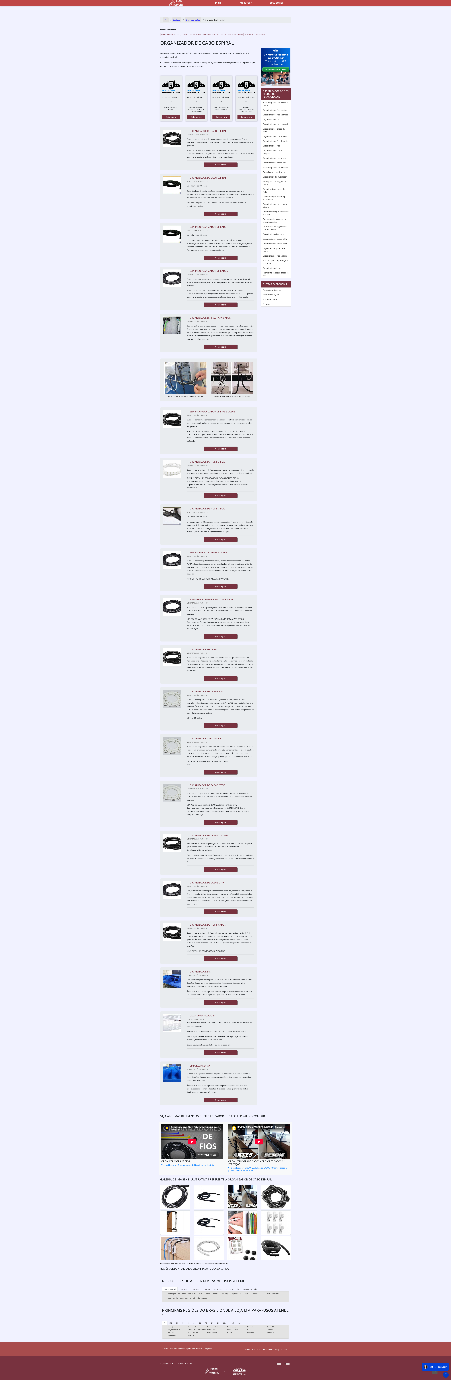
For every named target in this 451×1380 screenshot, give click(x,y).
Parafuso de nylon (271, 294)
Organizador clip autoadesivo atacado (276, 213)
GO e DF (225, 1323)
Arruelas (266, 304)
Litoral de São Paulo (250, 1289)
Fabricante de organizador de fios (276, 274)
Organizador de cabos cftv (274, 162)
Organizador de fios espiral (275, 136)
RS (200, 1323)
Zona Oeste (196, 1289)
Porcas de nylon (270, 299)
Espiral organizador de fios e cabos (275, 104)
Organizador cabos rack (273, 234)
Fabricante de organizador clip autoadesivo (274, 220)
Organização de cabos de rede (255, 34)
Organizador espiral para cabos (274, 249)
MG (170, 1323)
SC (194, 1323)
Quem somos (277, 3)
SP (183, 1323)
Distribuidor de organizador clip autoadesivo (227, 34)
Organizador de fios (187, 34)
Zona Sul (207, 1289)
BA (212, 1323)
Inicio (218, 3)
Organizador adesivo (203, 34)
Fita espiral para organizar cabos (274, 183)
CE (218, 1323)
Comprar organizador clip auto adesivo (274, 198)
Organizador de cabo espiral (275, 124)
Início (247, 1349)
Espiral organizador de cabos (275, 167)
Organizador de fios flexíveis (275, 141)
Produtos (245, 3)
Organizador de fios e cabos (275, 110)
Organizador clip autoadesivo (276, 177)
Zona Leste (218, 1289)
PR (188, 1323)
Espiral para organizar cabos (275, 172)
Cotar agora (171, 117)
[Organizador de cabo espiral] (171, 86)
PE (206, 1323)
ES (177, 1323)
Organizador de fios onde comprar (274, 152)
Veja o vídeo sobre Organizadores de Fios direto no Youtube (187, 1165)
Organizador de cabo (272, 119)
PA (239, 1323)
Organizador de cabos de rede (274, 130)
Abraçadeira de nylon (272, 290)
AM (233, 1323)
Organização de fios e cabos (275, 256)
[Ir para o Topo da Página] (434, 1371)
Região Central (170, 1289)
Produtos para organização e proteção (275, 262)
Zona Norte (184, 1289)
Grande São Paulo (232, 1289)
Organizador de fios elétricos (275, 114)
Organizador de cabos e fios (275, 243)
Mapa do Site (281, 1349)
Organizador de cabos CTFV (275, 239)
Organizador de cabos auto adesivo (275, 205)
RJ (164, 1323)
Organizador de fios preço (170, 34)
